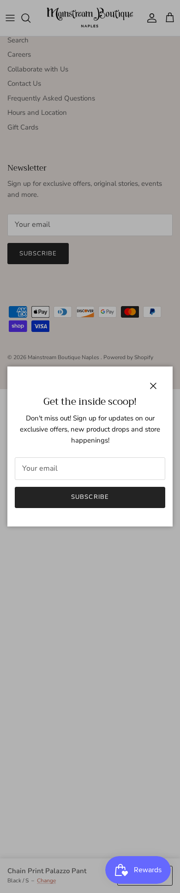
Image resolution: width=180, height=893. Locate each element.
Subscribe (89, 497)
